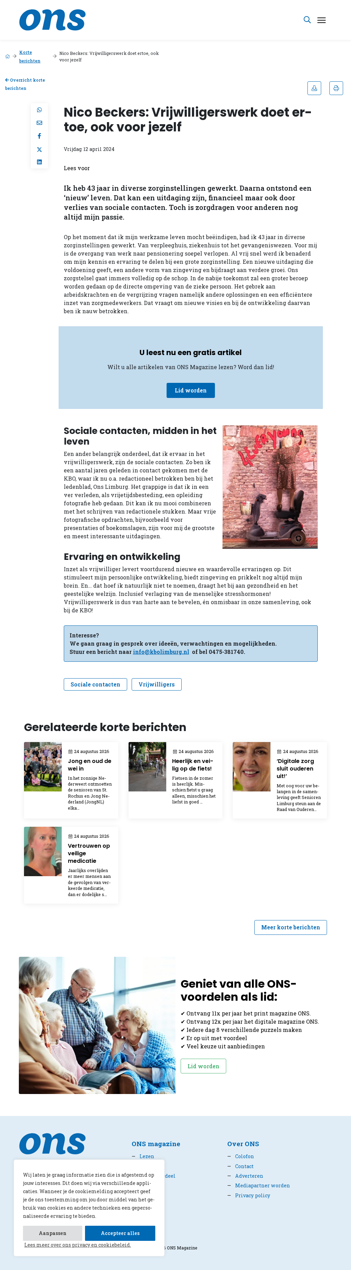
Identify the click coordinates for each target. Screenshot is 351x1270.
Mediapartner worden (258, 1185)
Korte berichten (29, 56)
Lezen (143, 1156)
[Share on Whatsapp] (39, 109)
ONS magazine (156, 1143)
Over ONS (243, 1143)
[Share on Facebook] (39, 135)
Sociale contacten (95, 684)
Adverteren (245, 1176)
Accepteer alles (120, 1233)
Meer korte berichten (290, 927)
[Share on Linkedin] (39, 161)
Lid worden (191, 390)
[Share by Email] (39, 122)
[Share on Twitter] (39, 148)
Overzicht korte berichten (25, 84)
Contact (240, 1166)
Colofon (240, 1156)
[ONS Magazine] (52, 19)
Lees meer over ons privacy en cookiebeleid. (77, 1245)
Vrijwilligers (156, 684)
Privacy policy (248, 1195)
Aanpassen (52, 1233)
